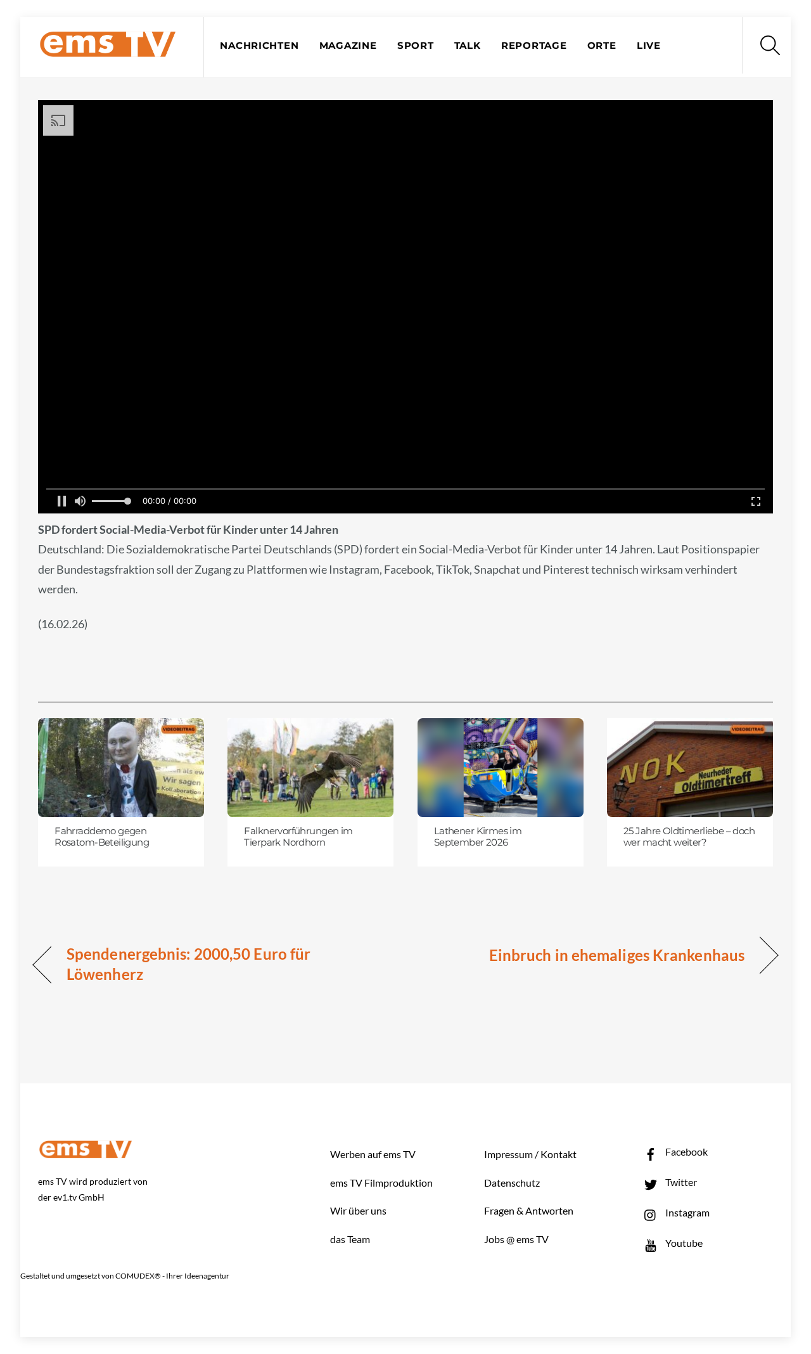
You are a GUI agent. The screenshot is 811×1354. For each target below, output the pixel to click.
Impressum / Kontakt (530, 1154)
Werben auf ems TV (373, 1154)
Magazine (348, 45)
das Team (350, 1239)
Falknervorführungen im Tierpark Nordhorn (298, 836)
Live (649, 45)
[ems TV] (107, 50)
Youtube (683, 1243)
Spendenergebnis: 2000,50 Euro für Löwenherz (188, 964)
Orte (601, 45)
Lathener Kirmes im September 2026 (478, 836)
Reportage (534, 45)
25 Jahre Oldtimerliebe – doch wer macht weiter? (689, 836)
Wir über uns (358, 1210)
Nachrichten (259, 45)
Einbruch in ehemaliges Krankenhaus (616, 955)
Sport (415, 45)
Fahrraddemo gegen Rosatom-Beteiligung (101, 836)
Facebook (685, 1151)
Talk (467, 45)
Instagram (686, 1212)
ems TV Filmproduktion (381, 1183)
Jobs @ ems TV (516, 1239)
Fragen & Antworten (528, 1210)
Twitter (680, 1182)
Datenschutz (512, 1183)
